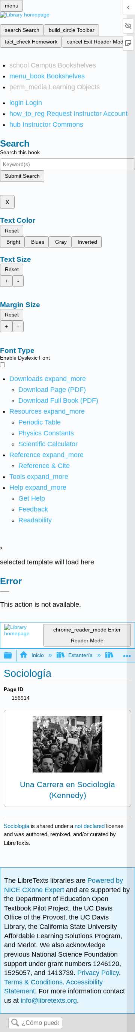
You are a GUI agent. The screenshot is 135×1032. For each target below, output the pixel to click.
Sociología (16, 826)
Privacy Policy (98, 972)
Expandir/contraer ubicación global (127, 653)
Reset (12, 231)
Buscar (15, 1023)
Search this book (20, 152)
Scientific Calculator (48, 444)
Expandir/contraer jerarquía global (13, 655)
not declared (90, 826)
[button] (33, 509)
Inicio (37, 655)
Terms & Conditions (33, 982)
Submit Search (22, 176)
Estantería (80, 655)
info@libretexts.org (48, 1000)
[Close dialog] (4, 591)
